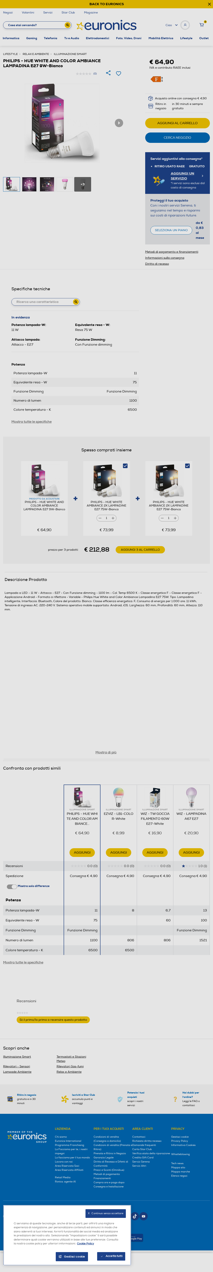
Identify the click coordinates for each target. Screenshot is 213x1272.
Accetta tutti (114, 1256)
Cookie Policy (85, 1243)
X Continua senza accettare (105, 1213)
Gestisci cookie (74, 1256)
